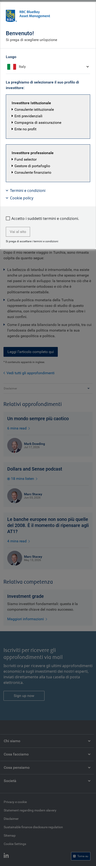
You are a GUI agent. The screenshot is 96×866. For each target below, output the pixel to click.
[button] (48, 116)
